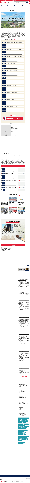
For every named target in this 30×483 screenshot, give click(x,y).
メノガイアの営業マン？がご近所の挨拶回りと (11, 92)
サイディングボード (24, 427)
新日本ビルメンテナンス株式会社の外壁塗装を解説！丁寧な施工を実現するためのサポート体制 (23, 274)
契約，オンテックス (21, 432)
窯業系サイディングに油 (22, 384)
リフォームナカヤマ (26, 426)
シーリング (25, 439)
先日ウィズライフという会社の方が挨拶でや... (10, 171)
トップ (3, 5)
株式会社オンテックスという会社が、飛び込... (10, 178)
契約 (26, 438)
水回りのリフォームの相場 (22, 414)
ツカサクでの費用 (21, 407)
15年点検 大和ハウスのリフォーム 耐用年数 (10, 180)
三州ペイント (23, 438)
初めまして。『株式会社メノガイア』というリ (11, 75)
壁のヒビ (20, 392)
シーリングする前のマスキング (23, 398)
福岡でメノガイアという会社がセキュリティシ (11, 111)
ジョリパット (20, 421)
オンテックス (20, 438)
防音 (27, 439)
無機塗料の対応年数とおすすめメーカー (24, 293)
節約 (24, 433)
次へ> (14, 115)
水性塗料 (20, 425)
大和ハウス (26, 420)
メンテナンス (20, 427)
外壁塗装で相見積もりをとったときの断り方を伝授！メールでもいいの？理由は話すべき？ (23, 283)
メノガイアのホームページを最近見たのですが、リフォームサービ (14, 47)
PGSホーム (20, 419)
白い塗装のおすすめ (21, 402)
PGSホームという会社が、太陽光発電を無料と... (11, 187)
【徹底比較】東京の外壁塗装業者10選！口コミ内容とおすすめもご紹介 (4, 213)
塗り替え (22, 439)
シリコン (26, 437)
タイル (19, 420)
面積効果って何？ (11, 202)
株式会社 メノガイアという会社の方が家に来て (12, 99)
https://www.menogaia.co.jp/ (14, 135)
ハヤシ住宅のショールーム (22, 391)
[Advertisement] (23, 259)
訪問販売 (23, 437)
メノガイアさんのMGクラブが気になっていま (11, 85)
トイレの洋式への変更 (22, 413)
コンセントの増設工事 (22, 415)
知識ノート (17, 5)
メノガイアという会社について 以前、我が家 (11, 106)
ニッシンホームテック (25, 421)
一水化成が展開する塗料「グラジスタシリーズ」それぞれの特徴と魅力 (21, 203)
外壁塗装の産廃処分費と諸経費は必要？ (24, 294)
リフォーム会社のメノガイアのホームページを (11, 61)
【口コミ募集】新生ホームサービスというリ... (10, 185)
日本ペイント (22, 420)
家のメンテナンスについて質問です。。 (11, 63)
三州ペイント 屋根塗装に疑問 (23, 385)
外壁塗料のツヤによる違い (12, 212)
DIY (20, 437)
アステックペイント (21, 433)
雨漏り (19, 439)
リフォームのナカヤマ (21, 431)
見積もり (25, 432)
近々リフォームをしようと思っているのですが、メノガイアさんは (14, 54)
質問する (24, 5)
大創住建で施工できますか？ (22, 408)
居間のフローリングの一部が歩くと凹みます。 (11, 70)
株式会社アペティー (21, 443)
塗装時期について (21, 396)
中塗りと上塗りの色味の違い (22, 397)
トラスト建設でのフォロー (22, 390)
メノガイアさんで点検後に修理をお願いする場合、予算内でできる (14, 49)
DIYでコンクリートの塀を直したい (23, 403)
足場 (19, 437)
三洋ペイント (22, 425)
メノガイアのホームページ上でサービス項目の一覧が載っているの (14, 42)
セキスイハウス (25, 419)
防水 (22, 419)
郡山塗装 (20, 386)
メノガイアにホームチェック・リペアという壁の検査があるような (14, 56)
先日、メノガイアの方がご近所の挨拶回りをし (11, 68)
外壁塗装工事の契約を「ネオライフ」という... (10, 173)
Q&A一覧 (10, 5)
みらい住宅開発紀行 (21, 426)
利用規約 (1, 479)
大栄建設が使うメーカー (22, 409)
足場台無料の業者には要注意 (22, 292)
